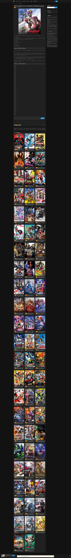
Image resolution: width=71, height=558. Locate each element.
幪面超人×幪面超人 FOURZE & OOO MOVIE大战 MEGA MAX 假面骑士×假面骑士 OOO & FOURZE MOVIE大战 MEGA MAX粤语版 (29, 368)
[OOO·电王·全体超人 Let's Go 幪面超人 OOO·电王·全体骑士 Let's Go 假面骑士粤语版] (40, 159)
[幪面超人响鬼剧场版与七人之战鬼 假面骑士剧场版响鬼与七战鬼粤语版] (19, 250)
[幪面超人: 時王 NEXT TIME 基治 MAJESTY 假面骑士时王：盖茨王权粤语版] (40, 304)
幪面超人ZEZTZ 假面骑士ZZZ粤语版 (19, 149)
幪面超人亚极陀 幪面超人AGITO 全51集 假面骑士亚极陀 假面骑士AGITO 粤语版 (19, 514)
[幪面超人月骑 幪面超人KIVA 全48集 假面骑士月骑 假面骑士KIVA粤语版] (40, 450)
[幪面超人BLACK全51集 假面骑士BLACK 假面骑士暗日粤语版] (40, 505)
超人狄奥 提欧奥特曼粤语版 (50, 35)
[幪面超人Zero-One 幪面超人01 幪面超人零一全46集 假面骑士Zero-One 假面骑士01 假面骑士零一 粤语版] (40, 396)
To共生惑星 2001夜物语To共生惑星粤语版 (52, 39)
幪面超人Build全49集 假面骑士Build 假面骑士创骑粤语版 (29, 423)
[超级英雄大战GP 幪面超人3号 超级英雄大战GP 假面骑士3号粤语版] (40, 377)
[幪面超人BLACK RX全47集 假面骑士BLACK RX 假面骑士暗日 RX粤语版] (30, 505)
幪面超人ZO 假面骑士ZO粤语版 (29, 241)
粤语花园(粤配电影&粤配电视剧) (25, 556)
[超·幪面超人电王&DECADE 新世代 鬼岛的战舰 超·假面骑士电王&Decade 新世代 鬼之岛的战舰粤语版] (40, 195)
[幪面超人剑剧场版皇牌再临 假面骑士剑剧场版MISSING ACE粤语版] (30, 250)
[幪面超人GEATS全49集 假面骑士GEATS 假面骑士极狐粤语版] (40, 177)
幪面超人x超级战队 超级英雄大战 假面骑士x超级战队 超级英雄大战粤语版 (19, 204)
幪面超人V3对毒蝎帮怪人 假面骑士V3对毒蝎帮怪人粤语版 (40, 277)
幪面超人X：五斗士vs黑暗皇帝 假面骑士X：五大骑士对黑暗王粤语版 (19, 241)
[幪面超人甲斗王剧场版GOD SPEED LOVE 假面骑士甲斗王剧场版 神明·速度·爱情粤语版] (40, 232)
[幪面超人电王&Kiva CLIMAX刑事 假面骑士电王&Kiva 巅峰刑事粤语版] (40, 141)
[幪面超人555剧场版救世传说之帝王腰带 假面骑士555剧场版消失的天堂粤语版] (40, 250)
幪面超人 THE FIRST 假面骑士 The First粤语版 (29, 168)
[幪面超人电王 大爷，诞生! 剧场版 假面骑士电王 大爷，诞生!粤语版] (30, 541)
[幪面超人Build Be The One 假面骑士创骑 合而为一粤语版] (19, 359)
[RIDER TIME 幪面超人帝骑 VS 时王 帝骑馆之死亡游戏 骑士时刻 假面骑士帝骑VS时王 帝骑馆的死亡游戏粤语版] (40, 286)
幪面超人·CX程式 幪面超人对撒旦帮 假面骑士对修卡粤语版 (19, 295)
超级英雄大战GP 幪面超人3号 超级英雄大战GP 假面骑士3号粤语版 (40, 386)
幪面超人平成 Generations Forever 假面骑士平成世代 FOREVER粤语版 (19, 550)
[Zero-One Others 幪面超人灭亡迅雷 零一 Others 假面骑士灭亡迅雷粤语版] (30, 323)
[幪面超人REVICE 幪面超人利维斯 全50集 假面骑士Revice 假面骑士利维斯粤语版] (19, 213)
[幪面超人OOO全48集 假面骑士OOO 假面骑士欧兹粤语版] (40, 432)
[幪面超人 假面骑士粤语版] (30, 523)
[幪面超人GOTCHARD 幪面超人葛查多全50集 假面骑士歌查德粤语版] (30, 141)
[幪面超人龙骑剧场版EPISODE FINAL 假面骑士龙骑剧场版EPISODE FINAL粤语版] (19, 268)
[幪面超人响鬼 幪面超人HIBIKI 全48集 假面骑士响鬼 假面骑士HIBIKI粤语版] (40, 468)
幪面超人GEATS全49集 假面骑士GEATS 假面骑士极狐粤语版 (40, 186)
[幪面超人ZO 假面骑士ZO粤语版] (30, 232)
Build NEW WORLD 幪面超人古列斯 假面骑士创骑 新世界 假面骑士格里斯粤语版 (19, 313)
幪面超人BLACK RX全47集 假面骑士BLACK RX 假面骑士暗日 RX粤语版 (29, 514)
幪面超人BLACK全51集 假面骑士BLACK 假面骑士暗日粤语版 (40, 514)
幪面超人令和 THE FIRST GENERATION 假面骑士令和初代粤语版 (29, 186)
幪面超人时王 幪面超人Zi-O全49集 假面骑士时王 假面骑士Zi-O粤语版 (19, 423)
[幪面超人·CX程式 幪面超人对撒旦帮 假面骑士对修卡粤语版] (19, 286)
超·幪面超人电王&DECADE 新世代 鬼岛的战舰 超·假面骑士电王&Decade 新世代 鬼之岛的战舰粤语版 (40, 204)
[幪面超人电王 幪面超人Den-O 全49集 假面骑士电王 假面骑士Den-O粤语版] (19, 468)
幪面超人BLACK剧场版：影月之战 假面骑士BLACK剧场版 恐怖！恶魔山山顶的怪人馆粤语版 (29, 204)
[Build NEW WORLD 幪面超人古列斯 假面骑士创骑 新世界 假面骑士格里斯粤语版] (19, 304)
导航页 (31, 1)
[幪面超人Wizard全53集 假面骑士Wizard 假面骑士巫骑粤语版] (19, 432)
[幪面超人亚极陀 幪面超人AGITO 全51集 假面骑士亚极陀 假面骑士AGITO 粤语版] (19, 505)
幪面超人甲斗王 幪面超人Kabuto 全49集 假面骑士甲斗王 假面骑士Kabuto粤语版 (29, 477)
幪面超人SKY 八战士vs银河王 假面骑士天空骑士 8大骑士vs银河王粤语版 (40, 350)
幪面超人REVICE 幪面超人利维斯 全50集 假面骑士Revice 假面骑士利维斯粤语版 (19, 222)
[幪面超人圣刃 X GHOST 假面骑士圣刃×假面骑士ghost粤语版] (30, 304)
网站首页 (17, 1)
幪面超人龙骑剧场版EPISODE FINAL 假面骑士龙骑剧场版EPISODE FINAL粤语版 (19, 277)
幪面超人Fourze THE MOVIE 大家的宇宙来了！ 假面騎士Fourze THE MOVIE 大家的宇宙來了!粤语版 (19, 350)
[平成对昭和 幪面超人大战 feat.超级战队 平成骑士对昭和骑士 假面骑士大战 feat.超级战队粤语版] (19, 177)
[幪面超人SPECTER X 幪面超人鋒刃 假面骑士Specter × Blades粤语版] (30, 286)
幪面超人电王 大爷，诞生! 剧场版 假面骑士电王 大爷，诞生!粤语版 (29, 550)
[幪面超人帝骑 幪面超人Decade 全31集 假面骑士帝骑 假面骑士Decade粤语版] (30, 450)
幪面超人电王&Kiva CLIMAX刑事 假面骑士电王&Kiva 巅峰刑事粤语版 (40, 149)
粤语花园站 (35, 1)
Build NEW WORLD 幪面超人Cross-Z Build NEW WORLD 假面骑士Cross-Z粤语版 (40, 332)
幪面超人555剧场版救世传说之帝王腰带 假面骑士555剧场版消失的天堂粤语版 (40, 259)
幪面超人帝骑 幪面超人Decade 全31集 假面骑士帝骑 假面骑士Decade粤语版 (29, 459)
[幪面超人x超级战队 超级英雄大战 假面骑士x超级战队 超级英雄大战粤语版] (19, 195)
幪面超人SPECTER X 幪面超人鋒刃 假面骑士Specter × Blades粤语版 (29, 295)
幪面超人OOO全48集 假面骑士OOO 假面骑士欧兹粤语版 (40, 441)
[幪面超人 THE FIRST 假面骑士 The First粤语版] (30, 159)
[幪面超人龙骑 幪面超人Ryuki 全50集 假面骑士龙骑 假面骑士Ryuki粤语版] (40, 487)
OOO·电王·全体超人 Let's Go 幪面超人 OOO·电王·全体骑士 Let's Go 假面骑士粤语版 (40, 168)
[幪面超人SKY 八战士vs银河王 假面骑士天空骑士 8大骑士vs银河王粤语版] (40, 341)
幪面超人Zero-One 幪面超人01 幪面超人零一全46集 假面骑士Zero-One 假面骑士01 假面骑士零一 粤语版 (40, 404)
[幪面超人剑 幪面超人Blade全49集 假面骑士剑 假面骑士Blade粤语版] (19, 487)
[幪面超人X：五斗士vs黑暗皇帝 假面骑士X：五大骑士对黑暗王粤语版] (19, 232)
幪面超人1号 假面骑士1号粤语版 (29, 386)
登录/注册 (42, 118)
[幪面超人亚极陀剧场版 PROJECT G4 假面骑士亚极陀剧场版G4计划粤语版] (30, 268)
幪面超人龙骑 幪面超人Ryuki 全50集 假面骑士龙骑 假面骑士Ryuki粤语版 (40, 496)
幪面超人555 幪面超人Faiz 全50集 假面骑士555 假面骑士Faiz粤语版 (29, 496)
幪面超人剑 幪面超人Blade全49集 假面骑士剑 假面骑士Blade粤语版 (19, 496)
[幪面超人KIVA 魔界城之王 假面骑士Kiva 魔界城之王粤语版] (40, 523)
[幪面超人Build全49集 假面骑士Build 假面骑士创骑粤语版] (30, 414)
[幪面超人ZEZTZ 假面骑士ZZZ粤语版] (19, 141)
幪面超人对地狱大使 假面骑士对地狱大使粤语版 (19, 404)
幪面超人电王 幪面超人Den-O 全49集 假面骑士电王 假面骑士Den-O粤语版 (19, 477)
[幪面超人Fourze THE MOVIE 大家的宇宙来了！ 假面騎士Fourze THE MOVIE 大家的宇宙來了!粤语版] (19, 341)
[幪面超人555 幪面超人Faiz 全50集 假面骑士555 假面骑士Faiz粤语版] (30, 487)
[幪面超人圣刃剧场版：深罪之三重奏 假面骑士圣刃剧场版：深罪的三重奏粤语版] (30, 213)
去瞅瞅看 (13, 555)
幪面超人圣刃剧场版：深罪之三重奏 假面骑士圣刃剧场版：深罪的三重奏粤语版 (29, 222)
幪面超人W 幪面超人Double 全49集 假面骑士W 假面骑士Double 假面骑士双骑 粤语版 (19, 459)
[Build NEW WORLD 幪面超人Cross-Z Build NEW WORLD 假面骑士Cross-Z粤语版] (40, 323)
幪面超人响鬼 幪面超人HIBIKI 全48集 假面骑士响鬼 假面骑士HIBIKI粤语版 (40, 477)
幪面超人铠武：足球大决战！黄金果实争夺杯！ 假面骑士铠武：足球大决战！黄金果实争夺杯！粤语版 (19, 386)
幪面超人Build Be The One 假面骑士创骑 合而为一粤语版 (19, 368)
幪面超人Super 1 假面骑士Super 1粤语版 (40, 222)
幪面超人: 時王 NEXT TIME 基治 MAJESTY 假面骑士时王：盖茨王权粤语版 (40, 313)
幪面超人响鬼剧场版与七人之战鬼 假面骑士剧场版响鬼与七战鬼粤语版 (19, 259)
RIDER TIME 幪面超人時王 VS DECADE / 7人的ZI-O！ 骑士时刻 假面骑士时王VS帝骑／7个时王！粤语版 (19, 332)
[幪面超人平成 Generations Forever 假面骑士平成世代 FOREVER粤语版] (19, 541)
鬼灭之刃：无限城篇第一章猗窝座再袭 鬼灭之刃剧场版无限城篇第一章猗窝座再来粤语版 (52, 26)
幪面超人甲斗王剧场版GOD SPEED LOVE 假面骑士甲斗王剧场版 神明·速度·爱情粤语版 (40, 241)
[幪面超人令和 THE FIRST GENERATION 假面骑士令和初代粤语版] (30, 177)
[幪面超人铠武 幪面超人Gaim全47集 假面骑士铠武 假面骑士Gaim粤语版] (40, 414)
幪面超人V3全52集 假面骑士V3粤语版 (19, 532)
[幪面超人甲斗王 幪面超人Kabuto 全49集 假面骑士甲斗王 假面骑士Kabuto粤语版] (30, 468)
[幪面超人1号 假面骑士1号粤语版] (30, 377)
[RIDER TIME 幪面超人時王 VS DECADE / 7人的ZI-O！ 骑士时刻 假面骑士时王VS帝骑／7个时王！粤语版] (19, 323)
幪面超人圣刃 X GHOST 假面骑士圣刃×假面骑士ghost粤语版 (29, 313)
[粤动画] (14, 1)
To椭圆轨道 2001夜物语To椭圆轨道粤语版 (52, 38)
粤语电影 (24, 1)
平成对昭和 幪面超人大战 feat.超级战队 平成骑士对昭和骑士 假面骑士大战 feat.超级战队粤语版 (19, 186)
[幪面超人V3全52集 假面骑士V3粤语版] (19, 523)
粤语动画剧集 (18, 7)
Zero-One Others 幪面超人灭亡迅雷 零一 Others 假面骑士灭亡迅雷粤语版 (29, 332)
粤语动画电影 (37, 134)
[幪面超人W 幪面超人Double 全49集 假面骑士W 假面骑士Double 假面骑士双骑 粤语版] (19, 450)
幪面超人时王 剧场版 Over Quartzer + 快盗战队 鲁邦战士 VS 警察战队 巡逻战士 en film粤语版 (29, 350)
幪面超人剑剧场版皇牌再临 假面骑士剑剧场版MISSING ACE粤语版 (29, 259)
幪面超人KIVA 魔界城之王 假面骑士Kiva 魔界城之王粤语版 (40, 532)
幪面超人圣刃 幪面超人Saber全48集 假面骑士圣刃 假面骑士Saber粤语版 (29, 404)
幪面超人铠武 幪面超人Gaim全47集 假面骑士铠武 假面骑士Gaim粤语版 (40, 423)
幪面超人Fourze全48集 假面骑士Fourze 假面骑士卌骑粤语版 (29, 441)
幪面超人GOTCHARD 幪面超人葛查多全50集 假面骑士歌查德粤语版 (29, 149)
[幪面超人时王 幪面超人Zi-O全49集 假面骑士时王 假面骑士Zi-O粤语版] (19, 414)
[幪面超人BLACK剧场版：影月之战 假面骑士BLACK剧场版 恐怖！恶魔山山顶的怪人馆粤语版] (30, 195)
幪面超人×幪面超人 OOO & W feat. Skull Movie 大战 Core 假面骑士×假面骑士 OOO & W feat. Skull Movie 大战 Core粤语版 (40, 368)
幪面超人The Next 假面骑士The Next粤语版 (19, 168)
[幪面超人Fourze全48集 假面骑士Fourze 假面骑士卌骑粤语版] (30, 432)
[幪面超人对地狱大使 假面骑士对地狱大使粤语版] (19, 396)
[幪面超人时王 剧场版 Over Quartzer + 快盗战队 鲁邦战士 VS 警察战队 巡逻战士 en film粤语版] (30, 341)
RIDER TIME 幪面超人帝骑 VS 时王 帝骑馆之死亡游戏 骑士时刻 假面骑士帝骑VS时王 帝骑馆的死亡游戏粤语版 (40, 295)
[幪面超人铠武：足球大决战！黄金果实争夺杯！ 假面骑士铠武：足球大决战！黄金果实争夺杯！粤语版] (19, 377)
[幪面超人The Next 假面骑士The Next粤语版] (19, 159)
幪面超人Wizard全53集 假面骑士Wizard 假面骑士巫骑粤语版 (19, 441)
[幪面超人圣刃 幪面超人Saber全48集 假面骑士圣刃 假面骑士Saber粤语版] (30, 396)
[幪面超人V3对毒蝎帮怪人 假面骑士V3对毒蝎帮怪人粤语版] (40, 268)
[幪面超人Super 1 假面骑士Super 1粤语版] (40, 213)
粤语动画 (21, 1)
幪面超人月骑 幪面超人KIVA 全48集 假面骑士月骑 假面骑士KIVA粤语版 (40, 459)
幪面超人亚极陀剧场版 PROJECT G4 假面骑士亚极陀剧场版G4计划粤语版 (29, 277)
